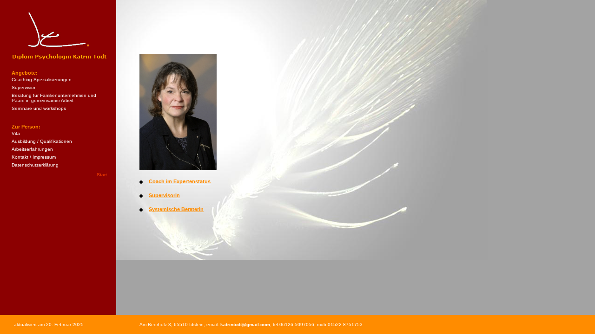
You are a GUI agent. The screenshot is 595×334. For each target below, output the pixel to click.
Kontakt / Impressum (34, 157)
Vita (16, 133)
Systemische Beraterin (176, 209)
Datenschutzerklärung (35, 164)
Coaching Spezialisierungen (42, 79)
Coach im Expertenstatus (180, 181)
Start (102, 174)
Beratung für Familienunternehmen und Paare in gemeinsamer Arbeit (54, 98)
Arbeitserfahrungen (32, 149)
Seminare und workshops (39, 108)
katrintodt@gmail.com (245, 324)
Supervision (24, 87)
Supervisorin (164, 195)
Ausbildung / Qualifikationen (42, 141)
